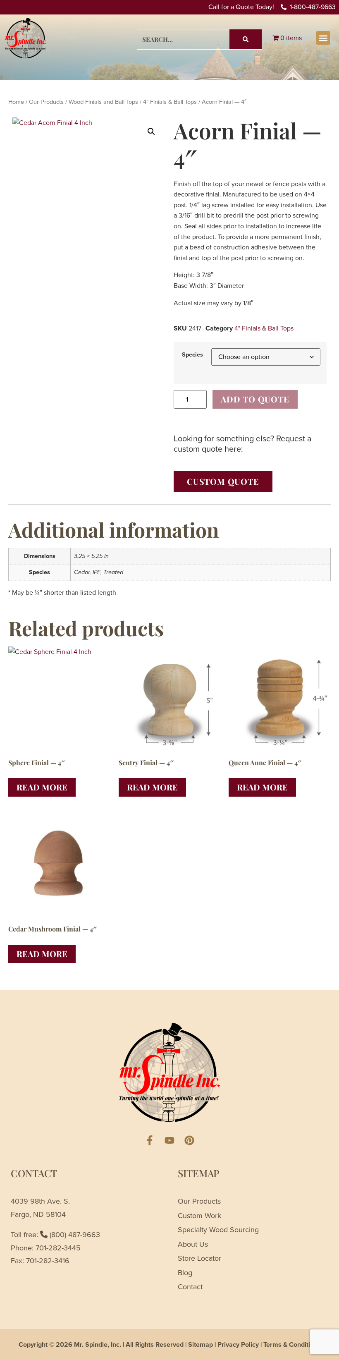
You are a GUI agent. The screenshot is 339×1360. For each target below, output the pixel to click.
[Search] (245, 39)
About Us (193, 1244)
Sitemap (200, 1344)
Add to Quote (255, 399)
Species (192, 354)
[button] (323, 38)
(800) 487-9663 (74, 1234)
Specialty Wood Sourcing (218, 1229)
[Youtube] (169, 1140)
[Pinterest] (189, 1140)
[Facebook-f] (150, 1140)
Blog (185, 1272)
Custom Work (199, 1215)
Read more (42, 787)
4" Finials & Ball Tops (170, 101)
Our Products (46, 101)
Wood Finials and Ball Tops (103, 101)
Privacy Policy (238, 1344)
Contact (190, 1286)
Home (16, 101)
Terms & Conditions (292, 1344)
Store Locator (199, 1258)
